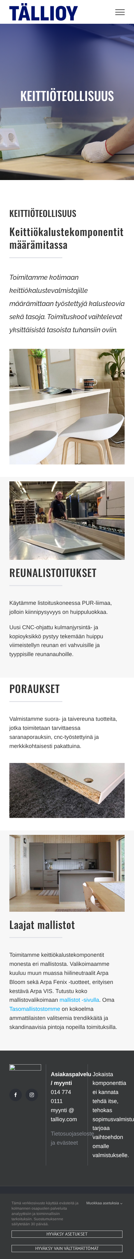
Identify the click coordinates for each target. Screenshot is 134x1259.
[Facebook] (15, 1095)
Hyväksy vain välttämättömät (67, 1248)
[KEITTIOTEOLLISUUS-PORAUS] (67, 766)
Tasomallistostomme (34, 1009)
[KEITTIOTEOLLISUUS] (67, 352)
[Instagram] (32, 1095)
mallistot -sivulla (79, 1000)
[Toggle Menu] (120, 12)
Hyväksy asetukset (67, 1234)
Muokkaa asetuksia (103, 1203)
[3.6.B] (67, 484)
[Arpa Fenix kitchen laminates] (67, 838)
